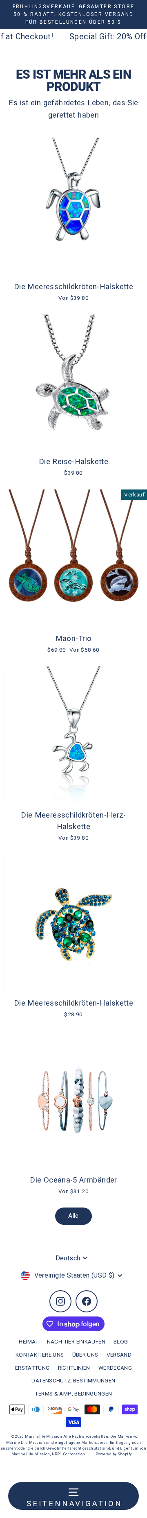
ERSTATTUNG (32, 1367)
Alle (73, 1215)
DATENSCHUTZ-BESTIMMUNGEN (73, 1380)
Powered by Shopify (114, 1454)
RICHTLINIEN (74, 1367)
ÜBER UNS (85, 1354)
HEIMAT (28, 1341)
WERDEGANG (115, 1367)
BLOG (121, 1341)
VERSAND (119, 1354)
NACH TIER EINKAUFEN (76, 1341)
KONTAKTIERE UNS (40, 1354)
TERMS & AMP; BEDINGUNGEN (73, 1393)
